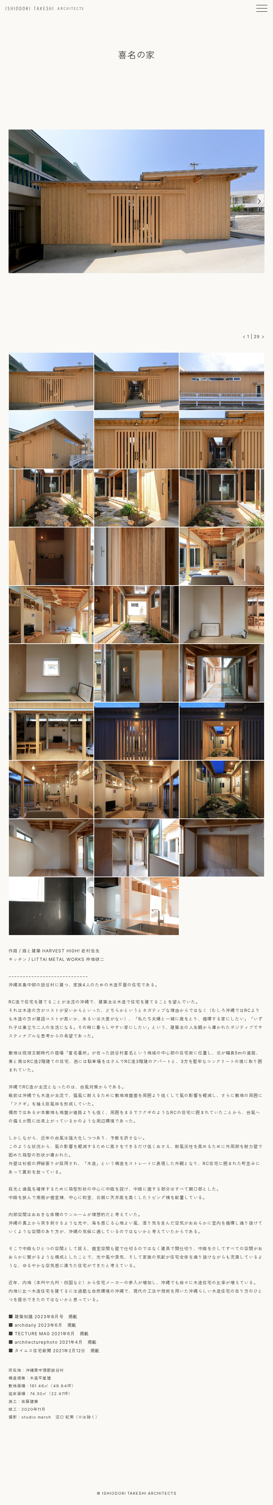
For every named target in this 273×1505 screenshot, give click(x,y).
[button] (259, 201)
